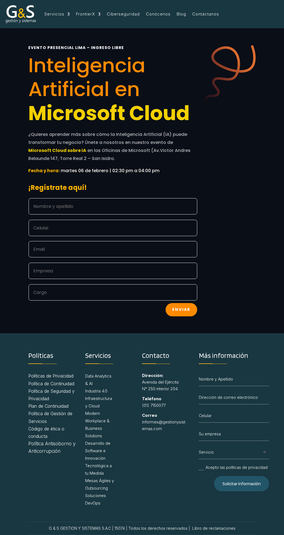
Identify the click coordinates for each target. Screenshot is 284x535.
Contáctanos (205, 14)
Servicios (54, 14)
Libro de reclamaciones (213, 528)
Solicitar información (241, 483)
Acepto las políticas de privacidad (237, 467)
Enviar (181, 309)
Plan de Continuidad (48, 406)
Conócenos (158, 14)
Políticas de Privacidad (50, 376)
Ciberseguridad (123, 14)
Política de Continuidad (52, 383)
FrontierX (85, 14)
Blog (181, 14)
